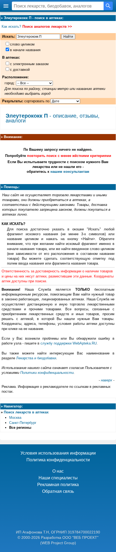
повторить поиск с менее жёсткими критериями (69, 156)
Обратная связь (58, 491)
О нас (58, 471)
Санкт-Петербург (22, 423)
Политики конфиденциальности (47, 373)
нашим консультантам (69, 172)
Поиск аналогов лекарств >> (47, 26)
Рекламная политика (58, 484)
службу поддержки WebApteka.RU (68, 343)
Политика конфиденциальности (58, 460)
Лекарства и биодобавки (36, 358)
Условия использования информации (58, 453)
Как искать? (11, 26)
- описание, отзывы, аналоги (53, 118)
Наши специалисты (58, 478)
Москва (15, 418)
